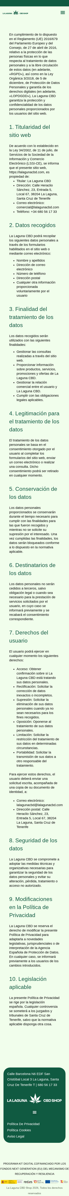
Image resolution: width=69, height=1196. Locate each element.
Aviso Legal (15, 1136)
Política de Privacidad (23, 1124)
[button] (62, 12)
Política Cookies (19, 1130)
